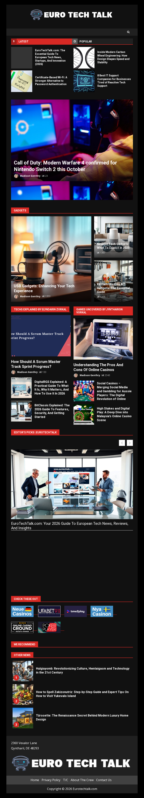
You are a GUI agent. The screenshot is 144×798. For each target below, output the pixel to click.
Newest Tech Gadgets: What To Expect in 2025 (113, 246)
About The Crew (82, 780)
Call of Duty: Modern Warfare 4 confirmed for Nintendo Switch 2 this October (72, 140)
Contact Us (104, 780)
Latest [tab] (23, 41)
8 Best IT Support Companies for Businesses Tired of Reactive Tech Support (84, 81)
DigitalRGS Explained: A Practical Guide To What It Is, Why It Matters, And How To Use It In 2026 (21, 387)
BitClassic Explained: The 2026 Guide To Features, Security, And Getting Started (21, 411)
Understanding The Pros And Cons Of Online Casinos (103, 339)
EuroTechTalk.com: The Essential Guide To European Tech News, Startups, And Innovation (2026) (21, 58)
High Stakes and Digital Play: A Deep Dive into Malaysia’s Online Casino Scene (84, 414)
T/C (65, 780)
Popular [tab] (86, 41)
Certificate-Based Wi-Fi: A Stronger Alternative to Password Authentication (21, 81)
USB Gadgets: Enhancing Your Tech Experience (51, 259)
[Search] (128, 32)
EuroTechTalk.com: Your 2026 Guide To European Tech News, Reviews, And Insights (69, 525)
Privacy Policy (51, 780)
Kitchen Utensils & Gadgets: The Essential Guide (113, 288)
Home (35, 780)
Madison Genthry (30, 175)
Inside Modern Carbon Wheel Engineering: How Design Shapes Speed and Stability (84, 58)
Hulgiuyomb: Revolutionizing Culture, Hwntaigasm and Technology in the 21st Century (23, 671)
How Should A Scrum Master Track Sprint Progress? (41, 335)
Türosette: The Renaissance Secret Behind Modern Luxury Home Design (23, 718)
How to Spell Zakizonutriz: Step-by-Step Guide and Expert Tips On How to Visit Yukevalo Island (23, 694)
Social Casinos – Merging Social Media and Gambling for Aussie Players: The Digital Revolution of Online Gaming (84, 391)
